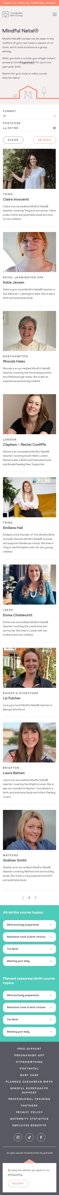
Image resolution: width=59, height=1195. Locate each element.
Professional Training (30, 1099)
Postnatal (29, 1069)
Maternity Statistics (29, 1119)
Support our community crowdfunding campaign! (30, 3)
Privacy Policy (29, 1112)
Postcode (12, 123)
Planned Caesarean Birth (29, 1082)
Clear (13, 140)
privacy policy (15, 1174)
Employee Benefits (29, 1126)
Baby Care (29, 1075)
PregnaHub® (27, 62)
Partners (29, 1106)
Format (9, 111)
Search (44, 140)
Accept (18, 1184)
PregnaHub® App (29, 1055)
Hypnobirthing (29, 1062)
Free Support (29, 1049)
